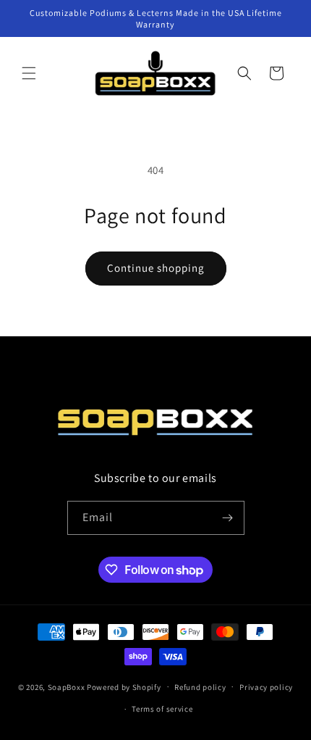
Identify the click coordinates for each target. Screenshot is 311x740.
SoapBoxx (66, 686)
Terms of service (162, 709)
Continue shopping (156, 268)
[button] (29, 73)
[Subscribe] (228, 518)
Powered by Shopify (124, 686)
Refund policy (200, 687)
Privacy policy (266, 687)
